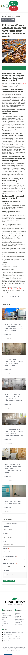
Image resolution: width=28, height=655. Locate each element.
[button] (7, 6)
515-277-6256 (13, 3)
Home (3, 15)
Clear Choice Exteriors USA (15, 288)
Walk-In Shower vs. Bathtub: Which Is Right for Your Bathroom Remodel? (13, 397)
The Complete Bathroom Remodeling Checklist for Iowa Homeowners (14, 362)
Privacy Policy (18, 650)
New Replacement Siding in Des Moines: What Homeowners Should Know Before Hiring (13, 468)
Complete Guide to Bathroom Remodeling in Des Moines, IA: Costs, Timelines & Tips (14, 432)
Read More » (8, 334)
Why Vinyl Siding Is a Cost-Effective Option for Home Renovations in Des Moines (14, 327)
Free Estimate (13, 8)
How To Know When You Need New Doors (13, 502)
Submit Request (9, 580)
